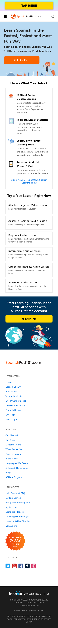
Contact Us (11, 526)
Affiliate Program (13, 477)
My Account (11, 507)
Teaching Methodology (17, 516)
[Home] (26, 18)
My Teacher (11, 414)
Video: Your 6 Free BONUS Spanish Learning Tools (29, 181)
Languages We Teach (16, 463)
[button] (52, 16)
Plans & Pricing (13, 454)
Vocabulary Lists (13, 396)
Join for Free (21, 60)
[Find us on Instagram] (33, 565)
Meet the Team (13, 444)
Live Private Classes (15, 400)
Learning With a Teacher (17, 521)
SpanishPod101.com (29, 606)
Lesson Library (13, 387)
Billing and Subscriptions (17, 502)
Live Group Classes (15, 405)
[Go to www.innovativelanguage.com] (29, 593)
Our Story (10, 440)
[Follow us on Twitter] (7, 565)
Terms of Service (42, 619)
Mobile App (11, 419)
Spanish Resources (15, 410)
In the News (11, 458)
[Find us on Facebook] (20, 565)
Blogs (8, 472)
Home (8, 382)
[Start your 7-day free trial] (15, 541)
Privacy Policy (21, 610)
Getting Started (13, 498)
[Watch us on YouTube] (14, 565)
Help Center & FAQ (15, 493)
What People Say (14, 449)
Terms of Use (36, 610)
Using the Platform (14, 512)
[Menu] (5, 16)
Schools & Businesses (16, 468)
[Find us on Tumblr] (27, 565)
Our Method (11, 435)
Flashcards (11, 391)
